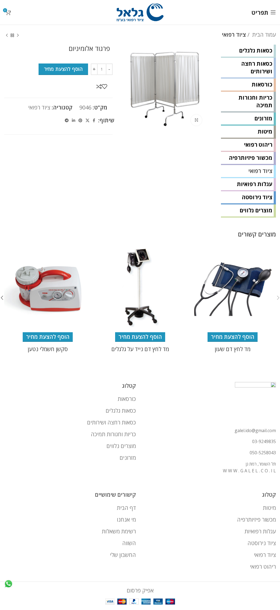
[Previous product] (18, 35)
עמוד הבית (263, 34)
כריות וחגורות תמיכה (255, 101)
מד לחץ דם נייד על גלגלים (140, 349)
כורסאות (262, 84)
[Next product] (7, 35)
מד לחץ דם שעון (232, 349)
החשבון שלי (123, 555)
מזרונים (263, 118)
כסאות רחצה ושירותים (256, 67)
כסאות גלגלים (255, 50)
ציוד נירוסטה (257, 197)
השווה (129, 543)
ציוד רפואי (234, 34)
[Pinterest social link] (80, 120)
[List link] (210, 430)
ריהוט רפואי (258, 144)
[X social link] (87, 120)
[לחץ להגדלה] (196, 120)
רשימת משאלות (119, 531)
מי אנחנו (126, 519)
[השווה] (99, 86)
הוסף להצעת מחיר (63, 69)
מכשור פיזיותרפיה (250, 157)
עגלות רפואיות (254, 184)
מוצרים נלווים (256, 210)
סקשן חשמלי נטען (48, 349)
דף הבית (126, 507)
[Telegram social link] (66, 120)
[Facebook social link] (94, 120)
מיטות (265, 131)
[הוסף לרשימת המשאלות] (104, 86)
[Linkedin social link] (73, 120)
